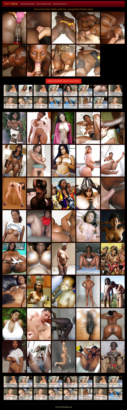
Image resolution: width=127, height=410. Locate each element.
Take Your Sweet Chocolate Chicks (63, 81)
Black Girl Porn (44, 4)
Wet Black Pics (60, 4)
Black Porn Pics (28, 4)
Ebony (11, 4)
